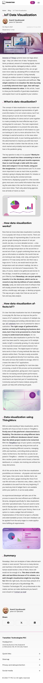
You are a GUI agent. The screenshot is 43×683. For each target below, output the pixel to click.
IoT (11, 343)
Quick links (6, 654)
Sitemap (5, 659)
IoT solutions (11, 324)
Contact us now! (20, 592)
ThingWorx (13, 443)
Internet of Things (9, 58)
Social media (7, 671)
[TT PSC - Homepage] (8, 2)
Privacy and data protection (13, 665)
